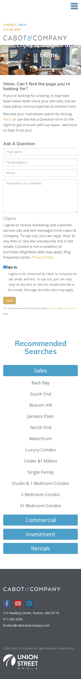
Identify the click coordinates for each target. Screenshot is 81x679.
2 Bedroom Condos (40, 494)
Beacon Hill (40, 405)
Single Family (40, 472)
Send (9, 300)
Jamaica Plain (40, 416)
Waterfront (40, 438)
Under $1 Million (40, 461)
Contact (9, 25)
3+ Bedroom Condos (40, 506)
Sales (40, 370)
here (7, 119)
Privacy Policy (42, 257)
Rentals (40, 548)
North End (40, 427)
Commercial (40, 520)
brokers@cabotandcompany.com (26, 625)
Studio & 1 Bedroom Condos (40, 483)
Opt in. (12, 267)
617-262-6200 (12, 29)
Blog (22, 25)
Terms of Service (70, 308)
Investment (40, 534)
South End (40, 394)
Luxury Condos (40, 450)
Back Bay (40, 383)
